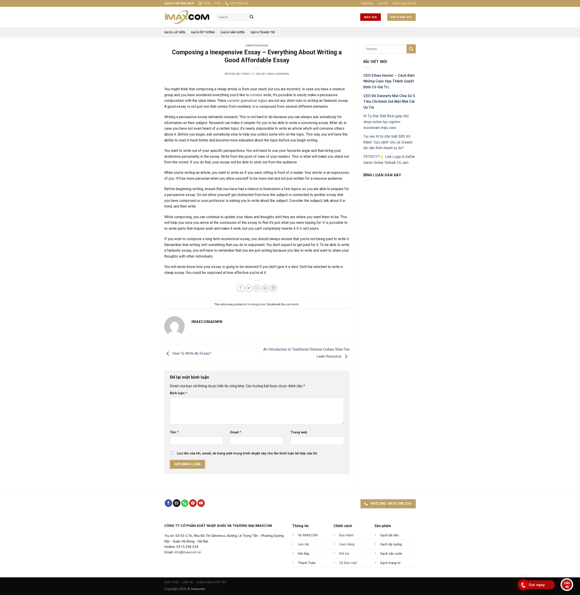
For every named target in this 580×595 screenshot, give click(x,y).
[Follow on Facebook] (168, 503)
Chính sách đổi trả (404, 3)
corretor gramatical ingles (247, 100)
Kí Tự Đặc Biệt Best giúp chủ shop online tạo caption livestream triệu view (386, 122)
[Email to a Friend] (257, 288)
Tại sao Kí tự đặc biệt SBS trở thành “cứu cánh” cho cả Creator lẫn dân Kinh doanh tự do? (388, 142)
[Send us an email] (176, 503)
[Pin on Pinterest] (265, 288)
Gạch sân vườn (232, 32)
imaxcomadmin (278, 73)
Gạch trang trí (263, 32)
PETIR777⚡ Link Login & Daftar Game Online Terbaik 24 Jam (389, 160)
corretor (256, 95)
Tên (174, 432)
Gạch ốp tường (203, 32)
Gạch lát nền (174, 32)
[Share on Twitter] (249, 288)
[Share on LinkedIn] (273, 288)
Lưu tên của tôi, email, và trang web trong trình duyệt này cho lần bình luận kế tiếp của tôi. (247, 453)
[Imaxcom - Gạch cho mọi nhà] (187, 17)
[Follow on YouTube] (201, 503)
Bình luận (178, 393)
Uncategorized (256, 45)
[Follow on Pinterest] (193, 503)
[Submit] (251, 17)
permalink (292, 304)
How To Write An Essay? (191, 353)
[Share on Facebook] (240, 288)
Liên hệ (383, 3)
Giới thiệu (367, 3)
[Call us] (184, 503)
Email (235, 432)
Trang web (298, 432)
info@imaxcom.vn (187, 552)
